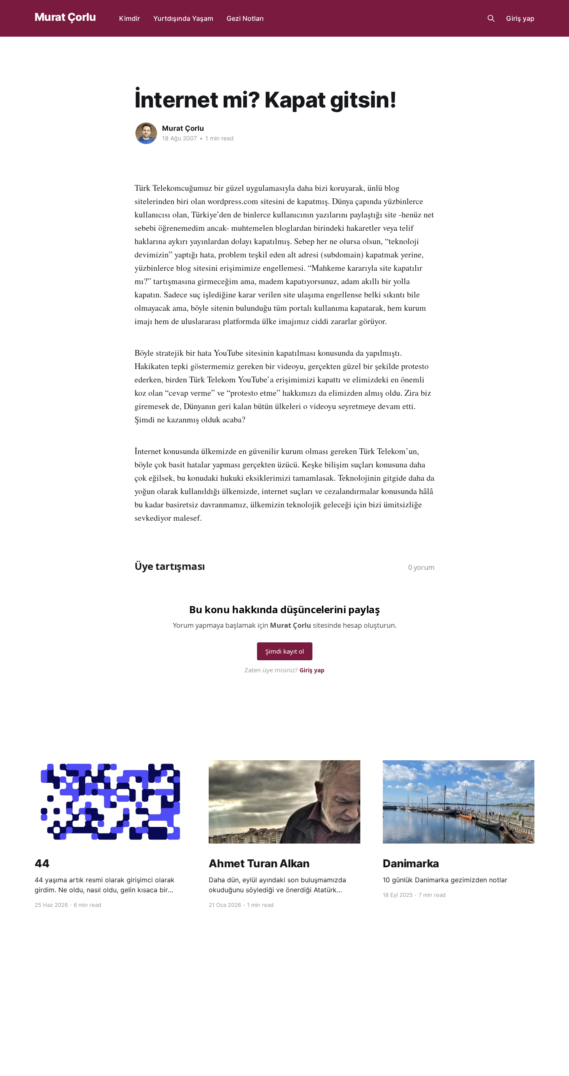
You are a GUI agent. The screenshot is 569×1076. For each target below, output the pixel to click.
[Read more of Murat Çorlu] (146, 133)
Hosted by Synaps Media (346, 1004)
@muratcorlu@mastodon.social (237, 1004)
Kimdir (129, 18)
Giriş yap (520, 18)
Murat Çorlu (65, 17)
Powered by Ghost (510, 1003)
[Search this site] (491, 18)
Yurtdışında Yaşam (183, 18)
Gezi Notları (245, 18)
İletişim (295, 1004)
